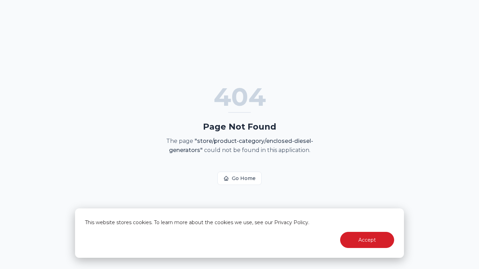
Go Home (244, 178)
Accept (367, 240)
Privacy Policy (291, 222)
